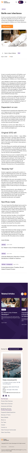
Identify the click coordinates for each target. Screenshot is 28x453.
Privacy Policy (24, 449)
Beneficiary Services (6, 408)
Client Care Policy (5, 432)
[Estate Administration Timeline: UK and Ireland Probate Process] (14, 267)
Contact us (4, 427)
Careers (3, 424)
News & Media (4, 417)
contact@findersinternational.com (11, 392)
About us (3, 420)
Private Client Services (7, 401)
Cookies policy (11, 446)
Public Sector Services (7, 403)
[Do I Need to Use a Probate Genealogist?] (14, 246)
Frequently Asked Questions (8, 412)
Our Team (3, 422)
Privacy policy (4, 446)
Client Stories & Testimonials (8, 430)
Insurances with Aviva (6, 406)
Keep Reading (6, 26)
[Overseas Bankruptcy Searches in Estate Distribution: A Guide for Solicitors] (14, 256)
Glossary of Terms (5, 415)
